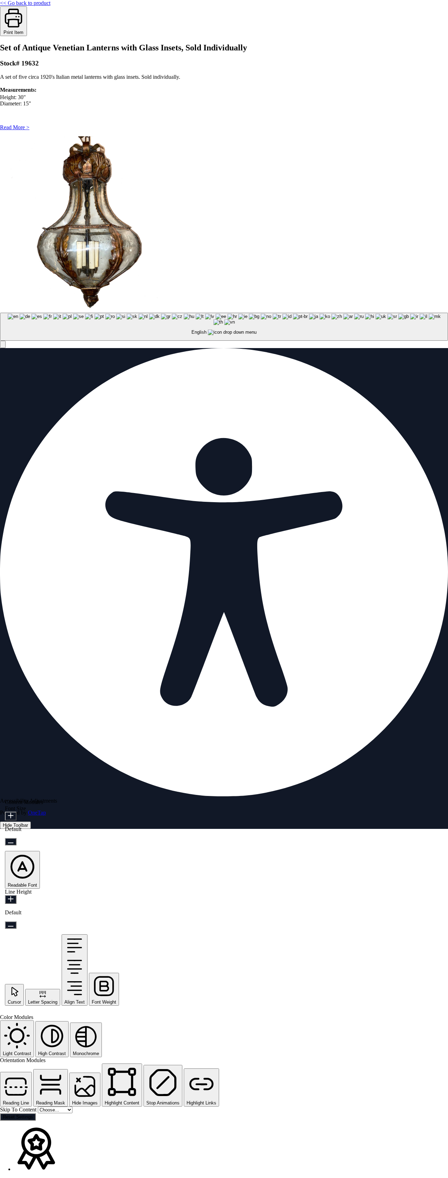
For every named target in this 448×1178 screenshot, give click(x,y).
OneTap (37, 813)
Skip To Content (19, 1110)
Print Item (13, 32)
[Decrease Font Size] (10, 841)
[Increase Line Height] (10, 899)
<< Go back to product (25, 3)
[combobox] (224, 327)
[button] (3, 344)
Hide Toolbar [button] (15, 825)
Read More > (14, 127)
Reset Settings (18, 1117)
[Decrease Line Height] (10, 925)
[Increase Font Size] (10, 816)
